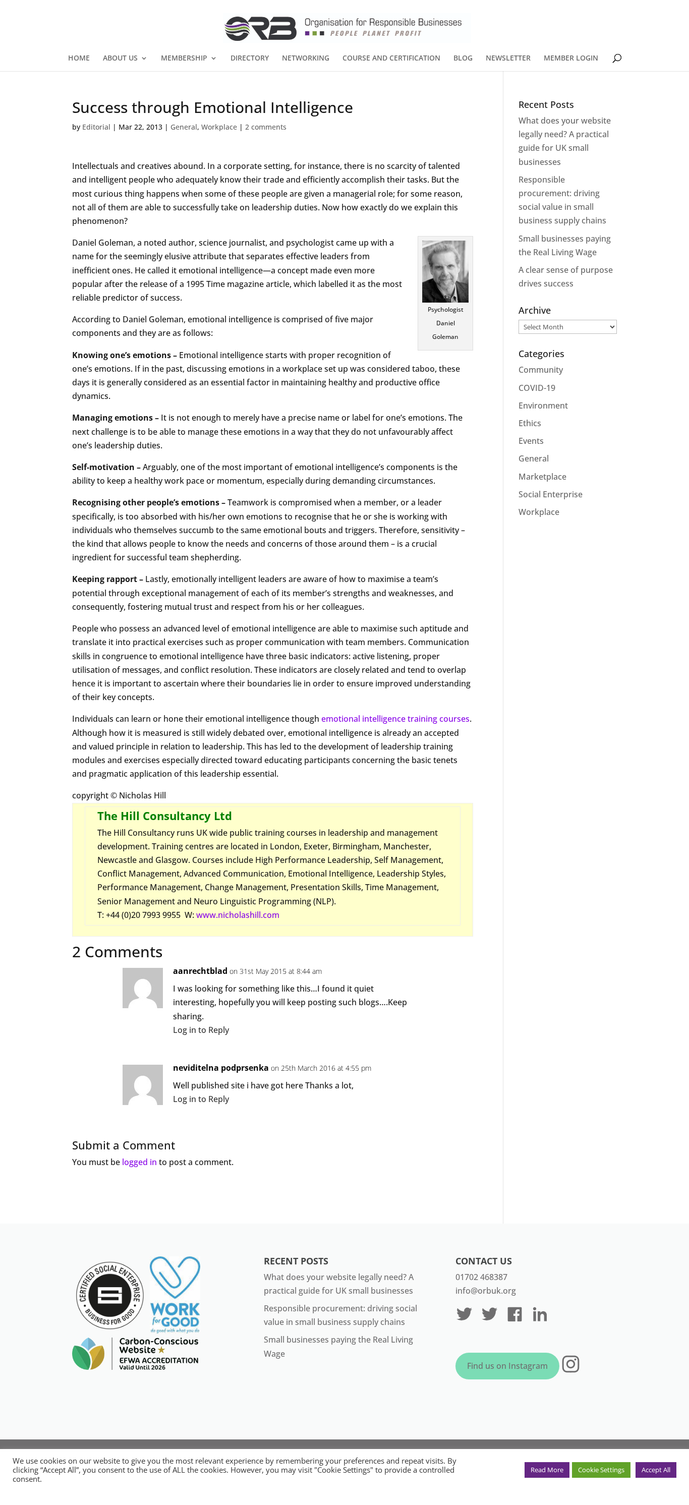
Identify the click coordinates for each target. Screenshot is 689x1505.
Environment (543, 405)
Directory (250, 58)
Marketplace (542, 476)
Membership (184, 58)
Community (541, 369)
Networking (305, 58)
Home (79, 58)
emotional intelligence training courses (395, 718)
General (183, 127)
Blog (463, 58)
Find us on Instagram (507, 1365)
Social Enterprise (551, 494)
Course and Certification (391, 58)
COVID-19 (537, 387)
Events (531, 440)
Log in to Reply (201, 1029)
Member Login (571, 58)
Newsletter (508, 58)
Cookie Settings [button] (601, 1469)
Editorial (96, 127)
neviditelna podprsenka (221, 1067)
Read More (547, 1469)
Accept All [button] (656, 1469)
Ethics (530, 423)
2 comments (265, 127)
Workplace (219, 127)
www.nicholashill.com (237, 914)
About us (120, 58)
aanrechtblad (200, 970)
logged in (139, 1162)
